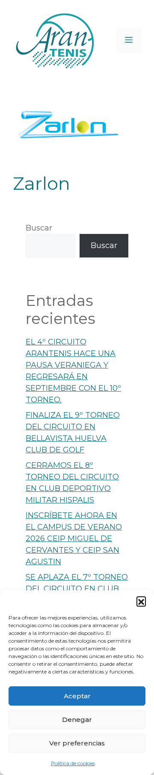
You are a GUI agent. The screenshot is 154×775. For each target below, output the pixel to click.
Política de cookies (73, 763)
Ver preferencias (77, 743)
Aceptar (77, 696)
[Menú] (128, 40)
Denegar (77, 719)
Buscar (39, 228)
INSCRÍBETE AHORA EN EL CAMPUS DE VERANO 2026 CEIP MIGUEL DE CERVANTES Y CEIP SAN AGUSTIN (74, 538)
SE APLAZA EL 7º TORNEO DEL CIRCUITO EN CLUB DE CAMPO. (77, 588)
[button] (141, 601)
